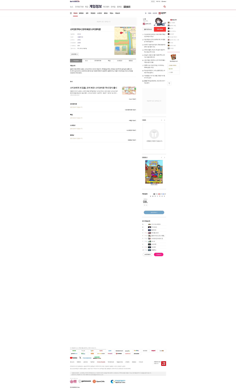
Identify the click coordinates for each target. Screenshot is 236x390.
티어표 (171, 42)
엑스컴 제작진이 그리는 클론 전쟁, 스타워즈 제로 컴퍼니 (155, 71)
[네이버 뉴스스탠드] (98, 357)
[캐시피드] (127, 353)
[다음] (92, 350)
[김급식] (92, 353)
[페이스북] (88, 357)
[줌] (110, 350)
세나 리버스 (173, 31)
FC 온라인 (154, 227)
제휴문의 (79, 362)
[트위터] (81, 357)
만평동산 (145, 157)
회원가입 (158, 1)
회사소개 (72, 362)
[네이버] (74, 350)
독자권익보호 (111, 362)
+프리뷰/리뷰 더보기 (130, 109)
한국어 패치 (173, 45)
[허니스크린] (101, 353)
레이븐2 (172, 34)
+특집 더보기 (132, 120)
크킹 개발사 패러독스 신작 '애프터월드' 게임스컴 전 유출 (154, 61)
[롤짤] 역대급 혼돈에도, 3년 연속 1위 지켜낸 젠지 (154, 82)
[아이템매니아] (83, 353)
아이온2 (153, 247)
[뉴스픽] (110, 353)
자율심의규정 (120, 362)
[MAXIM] (145, 350)
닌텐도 (79, 42)
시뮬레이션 (80, 37)
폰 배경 (172, 48)
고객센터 (127, 362)
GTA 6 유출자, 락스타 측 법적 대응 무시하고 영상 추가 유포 (155, 51)
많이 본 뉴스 (148, 29)
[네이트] (101, 350)
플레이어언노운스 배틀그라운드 (160, 235)
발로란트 (153, 230)
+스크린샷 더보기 (131, 130)
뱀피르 (171, 28)
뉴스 (86, 60)
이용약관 (92, 362)
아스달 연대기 (173, 37)
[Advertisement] (62, 28)
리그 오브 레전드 (156, 224)
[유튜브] (74, 357)
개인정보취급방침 (101, 362)
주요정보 (76, 60)
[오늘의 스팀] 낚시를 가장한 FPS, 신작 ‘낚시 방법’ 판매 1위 (154, 56)
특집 (109, 60)
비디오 (79, 34)
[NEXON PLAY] (119, 350)
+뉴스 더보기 (132, 99)
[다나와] (127, 350)
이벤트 (144, 120)
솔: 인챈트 (172, 22)
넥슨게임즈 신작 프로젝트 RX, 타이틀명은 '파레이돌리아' (155, 40)
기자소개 (141, 362)
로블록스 (153, 250)
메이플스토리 (155, 233)
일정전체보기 (154, 212)
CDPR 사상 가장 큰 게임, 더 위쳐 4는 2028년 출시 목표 (154, 66)
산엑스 (79, 39)
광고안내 (86, 362)
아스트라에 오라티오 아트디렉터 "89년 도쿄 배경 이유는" (154, 35)
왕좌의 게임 (173, 25)
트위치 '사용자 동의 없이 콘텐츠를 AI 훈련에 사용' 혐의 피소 (155, 45)
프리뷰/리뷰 (97, 60)
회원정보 (134, 362)
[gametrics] (74, 353)
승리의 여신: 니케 (174, 39)
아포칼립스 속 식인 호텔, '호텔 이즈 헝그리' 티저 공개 (155, 76)
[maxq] (153, 350)
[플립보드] (119, 353)
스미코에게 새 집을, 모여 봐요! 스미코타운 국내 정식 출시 (93, 88)
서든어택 (153, 244)
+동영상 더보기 (132, 140)
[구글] (83, 350)
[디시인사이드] (136, 353)
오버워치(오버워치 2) (157, 238)
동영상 (131, 60)
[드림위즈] (162, 350)
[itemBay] (136, 350)
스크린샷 (119, 60)
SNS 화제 (160, 29)
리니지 (153, 241)
